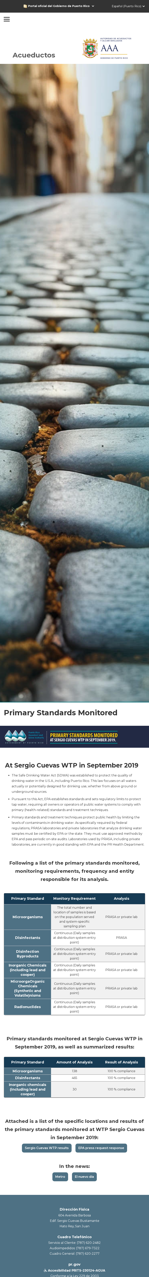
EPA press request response (101, 1148)
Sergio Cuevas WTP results (47, 1148)
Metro (60, 1177)
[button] (63, 6)
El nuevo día (84, 1177)
